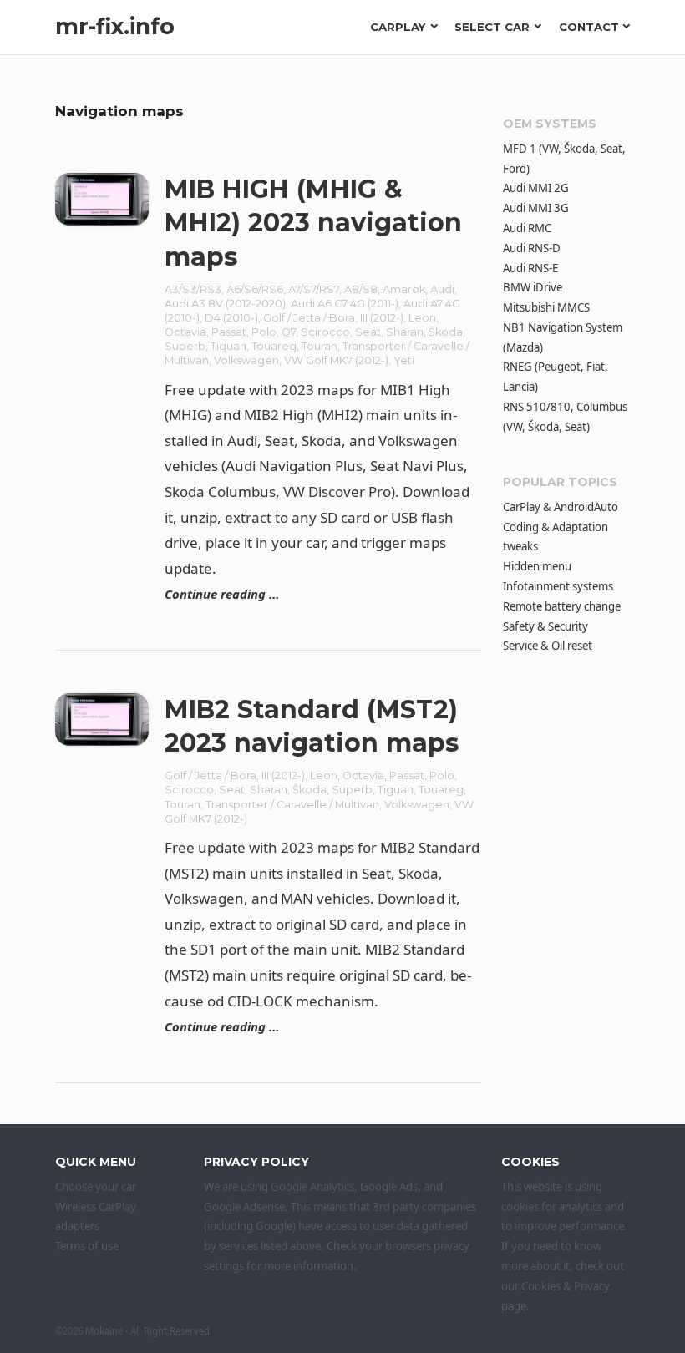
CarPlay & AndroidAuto (560, 506)
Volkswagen (246, 360)
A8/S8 (361, 289)
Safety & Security (545, 626)
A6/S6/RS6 (254, 289)
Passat (228, 332)
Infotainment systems (558, 586)
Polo (264, 332)
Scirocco (325, 332)
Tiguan (228, 346)
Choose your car (95, 1186)
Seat (368, 332)
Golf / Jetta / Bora (309, 318)
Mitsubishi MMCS (546, 307)
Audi (442, 289)
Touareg (274, 346)
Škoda (446, 332)
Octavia (185, 332)
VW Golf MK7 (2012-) (336, 360)
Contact (589, 26)
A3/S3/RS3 (193, 289)
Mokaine (104, 1331)
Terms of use (87, 1246)
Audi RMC (527, 228)
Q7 (289, 332)
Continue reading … (222, 593)
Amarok (404, 289)
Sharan (405, 332)
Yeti (403, 360)
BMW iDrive (532, 287)
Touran (319, 346)
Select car (492, 26)
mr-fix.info (115, 26)
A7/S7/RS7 (313, 289)
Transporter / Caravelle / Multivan (292, 804)
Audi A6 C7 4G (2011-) (344, 303)
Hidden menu (537, 566)
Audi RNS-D (532, 248)
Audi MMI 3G (536, 207)
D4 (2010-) (231, 318)
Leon (422, 318)
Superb (185, 346)
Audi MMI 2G (536, 187)
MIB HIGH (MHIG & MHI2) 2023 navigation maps (313, 223)
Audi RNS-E (530, 268)
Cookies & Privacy (565, 1286)
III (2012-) (381, 318)
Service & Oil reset (547, 645)
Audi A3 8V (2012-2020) (225, 303)
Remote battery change (562, 606)
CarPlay (398, 26)
